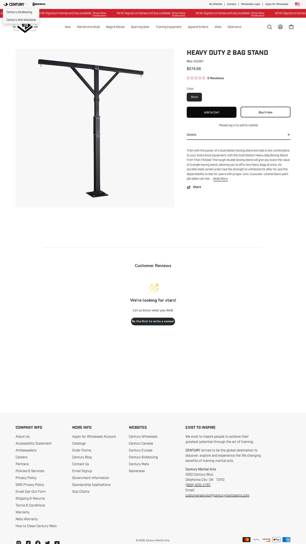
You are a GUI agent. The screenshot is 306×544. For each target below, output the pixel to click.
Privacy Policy (26, 478)
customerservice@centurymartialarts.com (217, 495)
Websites (138, 427)
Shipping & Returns (30, 498)
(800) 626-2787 (198, 485)
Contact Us (80, 464)
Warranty (23, 512)
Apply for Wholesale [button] (276, 4)
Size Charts (80, 492)
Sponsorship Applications (91, 485)
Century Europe (140, 450)
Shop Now (93, 13)
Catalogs (79, 443)
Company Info (29, 427)
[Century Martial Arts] (24, 27)
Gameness (137, 471)
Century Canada (141, 443)
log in (232, 125)
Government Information (90, 478)
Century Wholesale (143, 437)
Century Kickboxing (19, 12)
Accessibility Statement (34, 443)
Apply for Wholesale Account (94, 437)
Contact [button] (231, 4)
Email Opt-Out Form (31, 492)
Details (191, 135)
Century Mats (139, 464)
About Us (23, 437)
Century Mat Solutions (21, 20)
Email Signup (82, 471)
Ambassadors (26, 450)
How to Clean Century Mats (36, 526)
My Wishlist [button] (215, 4)
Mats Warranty (27, 519)
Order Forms (81, 450)
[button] (39, 4)
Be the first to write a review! (153, 321)
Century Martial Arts (157, 540)
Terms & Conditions (30, 505)
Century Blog (82, 457)
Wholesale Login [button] (250, 4)
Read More (220, 178)
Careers (21, 457)
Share (197, 187)
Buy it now (265, 112)
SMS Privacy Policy (30, 485)
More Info (82, 427)
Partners (22, 464)
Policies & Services (30, 471)
